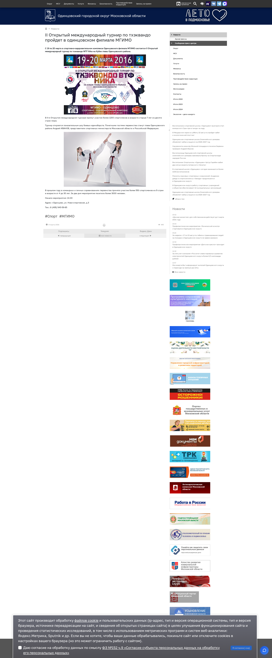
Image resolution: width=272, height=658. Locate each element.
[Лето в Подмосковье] (190, 15)
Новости (55, 29)
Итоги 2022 (178, 99)
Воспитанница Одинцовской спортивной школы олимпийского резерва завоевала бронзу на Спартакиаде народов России (196, 155)
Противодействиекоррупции (124, 4)
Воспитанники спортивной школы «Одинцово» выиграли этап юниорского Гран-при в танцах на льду (198, 127)
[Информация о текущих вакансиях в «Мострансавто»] (190, 425)
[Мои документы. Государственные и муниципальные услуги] (190, 441)
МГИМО (68, 216)
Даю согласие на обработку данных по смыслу (121, 650)
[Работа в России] (190, 503)
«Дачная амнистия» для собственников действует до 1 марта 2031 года (198, 218)
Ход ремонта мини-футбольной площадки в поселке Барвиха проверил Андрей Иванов (197, 147)
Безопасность (106, 4)
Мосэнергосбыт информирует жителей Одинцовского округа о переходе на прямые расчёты (198, 266)
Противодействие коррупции (185, 79)
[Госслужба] (190, 316)
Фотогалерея (178, 89)
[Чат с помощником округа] (264, 650)
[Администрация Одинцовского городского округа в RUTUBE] (208, 3)
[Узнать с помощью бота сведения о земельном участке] (190, 285)
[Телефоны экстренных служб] (190, 581)
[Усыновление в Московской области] (190, 612)
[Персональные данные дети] (190, 550)
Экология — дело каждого (184, 114)
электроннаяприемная (186, 4)
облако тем (179, 199)
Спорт (52, 216)
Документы (69, 4)
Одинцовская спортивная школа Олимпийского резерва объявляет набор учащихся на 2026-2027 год (196, 140)
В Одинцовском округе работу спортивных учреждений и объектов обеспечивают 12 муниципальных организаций (196, 186)
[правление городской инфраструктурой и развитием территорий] (190, 363)
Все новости (180, 272)
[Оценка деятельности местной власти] (190, 347)
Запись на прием (143, 4)
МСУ (58, 4)
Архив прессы (181, 39)
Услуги (81, 4)
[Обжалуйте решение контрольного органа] (190, 331)
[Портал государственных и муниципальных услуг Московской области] (190, 409)
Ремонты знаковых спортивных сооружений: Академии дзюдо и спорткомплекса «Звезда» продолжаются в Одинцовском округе (195, 178)
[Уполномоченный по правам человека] (190, 534)
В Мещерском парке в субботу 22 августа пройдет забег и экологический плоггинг (196, 133)
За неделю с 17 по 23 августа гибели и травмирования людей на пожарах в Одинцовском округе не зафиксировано (197, 236)
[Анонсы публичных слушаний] (190, 378)
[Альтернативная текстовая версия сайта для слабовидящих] (202, 4)
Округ (49, 4)
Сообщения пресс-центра (185, 43)
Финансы (92, 4)
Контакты (177, 94)
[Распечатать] (104, 225)
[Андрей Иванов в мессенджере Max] (224, 3)
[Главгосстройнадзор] (190, 519)
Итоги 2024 (178, 109)
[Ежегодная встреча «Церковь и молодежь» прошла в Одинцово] (145, 236)
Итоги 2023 (178, 104)
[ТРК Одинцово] (190, 456)
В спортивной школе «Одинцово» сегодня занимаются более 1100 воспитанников (197, 170)
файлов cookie (86, 620)
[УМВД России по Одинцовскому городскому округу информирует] (190, 394)
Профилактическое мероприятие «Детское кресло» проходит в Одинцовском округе (198, 245)
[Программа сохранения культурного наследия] (190, 300)
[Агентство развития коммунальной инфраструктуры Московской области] (190, 565)
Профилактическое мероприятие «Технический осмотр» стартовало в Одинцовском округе (196, 227)
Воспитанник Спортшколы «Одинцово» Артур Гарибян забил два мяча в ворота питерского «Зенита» (197, 163)
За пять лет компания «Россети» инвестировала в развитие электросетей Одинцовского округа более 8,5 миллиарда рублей (197, 256)
